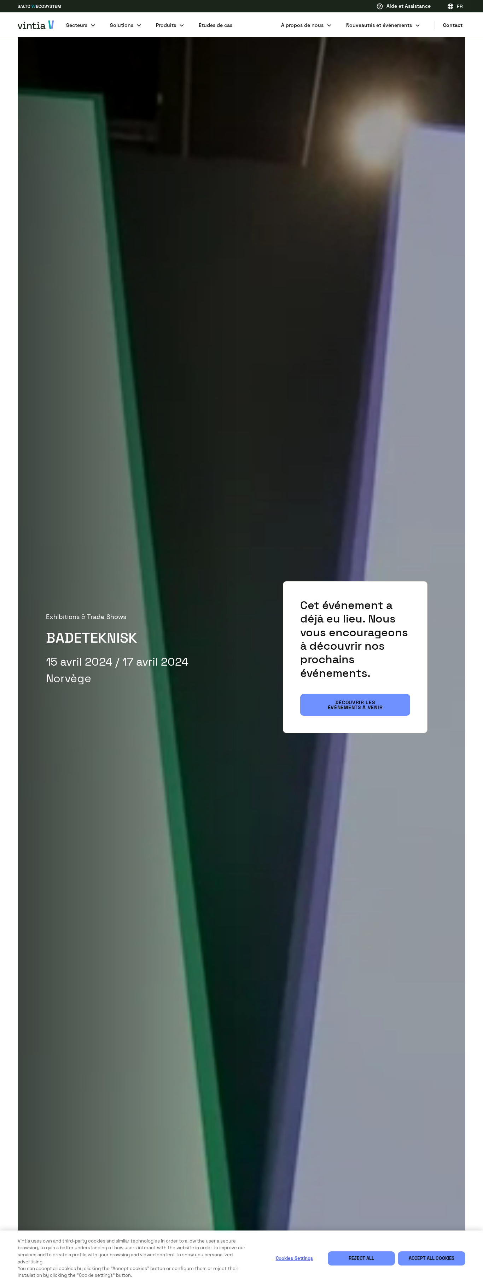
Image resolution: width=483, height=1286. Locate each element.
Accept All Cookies (431, 1258)
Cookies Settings (294, 1258)
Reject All (361, 1258)
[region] (241, 1258)
